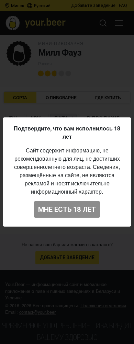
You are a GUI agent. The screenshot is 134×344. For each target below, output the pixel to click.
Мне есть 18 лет (67, 209)
